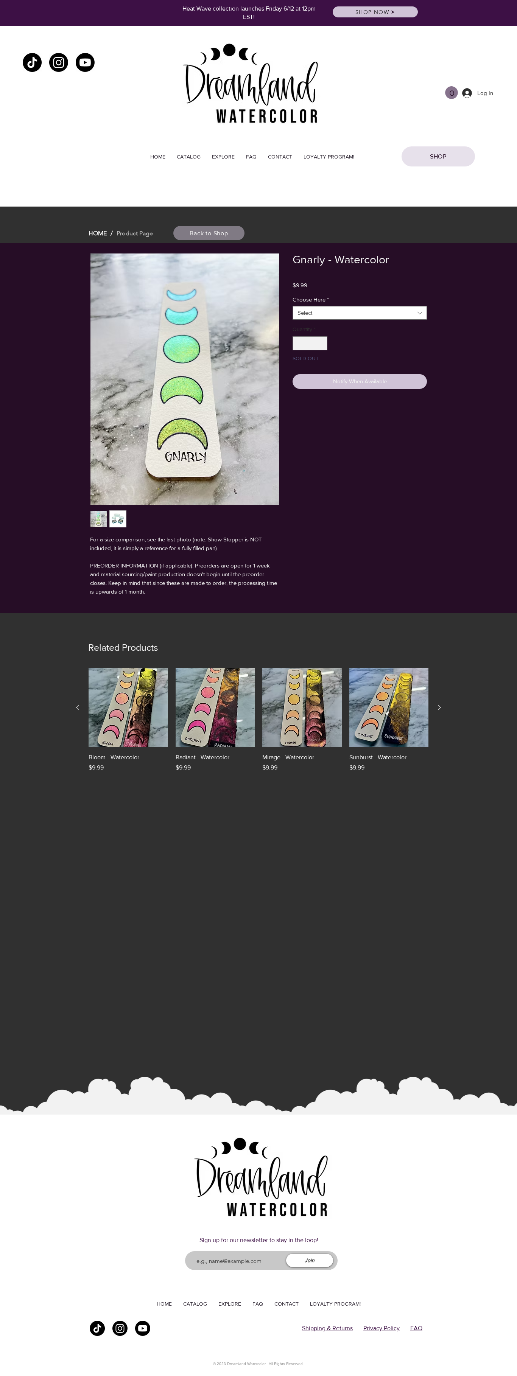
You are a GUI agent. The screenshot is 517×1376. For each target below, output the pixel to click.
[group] (258, 724)
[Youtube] (85, 62)
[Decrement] (298, 343)
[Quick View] (128, 708)
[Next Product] (439, 707)
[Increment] (321, 343)
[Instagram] (58, 62)
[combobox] (360, 313)
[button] (451, 92)
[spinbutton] (310, 343)
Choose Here (311, 299)
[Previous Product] (77, 707)
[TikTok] (32, 62)
